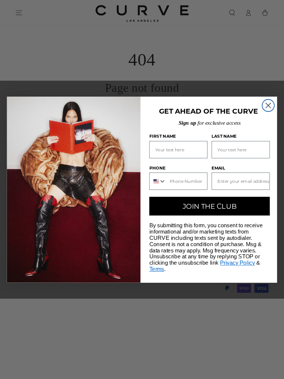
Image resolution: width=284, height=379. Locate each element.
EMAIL (218, 167)
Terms (156, 269)
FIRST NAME (162, 136)
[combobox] (158, 181)
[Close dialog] (268, 105)
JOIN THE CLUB (210, 206)
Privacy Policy (237, 263)
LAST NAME (224, 136)
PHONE (157, 167)
